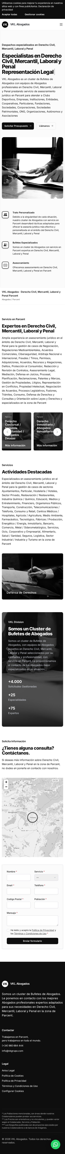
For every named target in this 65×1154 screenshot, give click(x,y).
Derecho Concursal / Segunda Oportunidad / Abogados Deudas (14, 430)
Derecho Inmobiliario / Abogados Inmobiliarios (46, 426)
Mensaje (12, 913)
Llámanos (44, 125)
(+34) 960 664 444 (12, 1045)
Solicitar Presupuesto (16, 125)
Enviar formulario (32, 941)
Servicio (39, 871)
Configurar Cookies (13, 1091)
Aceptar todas (9, 14)
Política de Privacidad (43, 930)
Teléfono (39, 885)
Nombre (12, 871)
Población (40, 899)
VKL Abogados (19, 24)
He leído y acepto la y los (33, 932)
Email (10, 885)
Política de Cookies (13, 1075)
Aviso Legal (8, 1070)
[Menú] (61, 24)
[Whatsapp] (55, 1144)
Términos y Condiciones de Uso (30, 933)
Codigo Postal (15, 899)
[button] (57, 432)
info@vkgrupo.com (12, 1050)
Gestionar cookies (34, 14)
